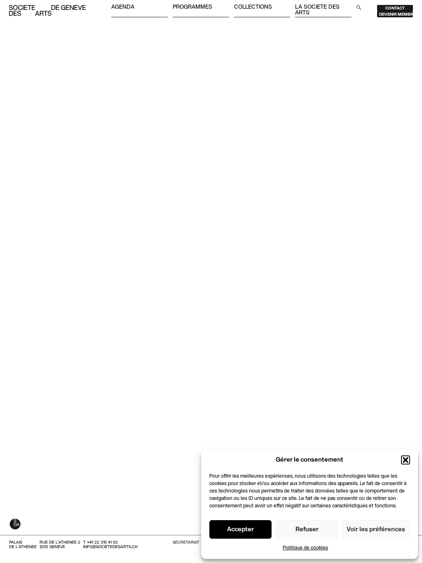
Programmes (192, 7)
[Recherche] (358, 7)
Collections (253, 7)
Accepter (240, 530)
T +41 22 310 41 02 (100, 542)
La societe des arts (317, 10)
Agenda (122, 7)
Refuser (307, 530)
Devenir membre (396, 14)
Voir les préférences (376, 530)
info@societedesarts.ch (110, 547)
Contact (395, 8)
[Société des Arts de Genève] (47, 11)
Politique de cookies (305, 548)
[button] (405, 460)
